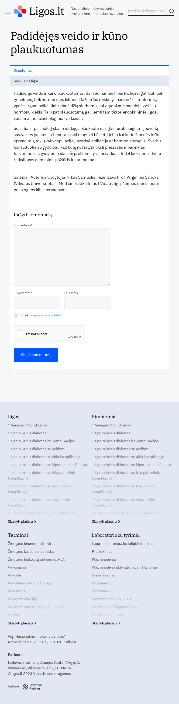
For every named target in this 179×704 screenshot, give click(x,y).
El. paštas (71, 293)
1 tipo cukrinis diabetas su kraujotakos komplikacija (40, 489)
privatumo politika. (48, 315)
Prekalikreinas (103, 575)
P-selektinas (102, 551)
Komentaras (22, 225)
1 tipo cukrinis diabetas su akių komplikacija (44, 456)
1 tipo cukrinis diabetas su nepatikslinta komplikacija (40, 502)
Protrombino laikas (107, 614)
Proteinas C (101, 583)
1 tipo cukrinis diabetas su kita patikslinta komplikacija (42, 475)
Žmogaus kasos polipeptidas (31, 551)
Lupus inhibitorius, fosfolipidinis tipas (122, 543)
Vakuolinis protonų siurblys (30, 583)
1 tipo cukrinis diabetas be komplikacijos (41, 441)
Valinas (14, 614)
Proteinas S (101, 591)
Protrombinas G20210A (112, 599)
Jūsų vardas (22, 293)
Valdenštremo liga (23, 599)
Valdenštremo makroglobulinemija (36, 606)
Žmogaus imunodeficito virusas (33, 543)
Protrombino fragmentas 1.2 (115, 606)
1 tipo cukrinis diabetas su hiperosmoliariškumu (47, 464)
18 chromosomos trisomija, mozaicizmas (42, 513)
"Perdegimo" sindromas (27, 425)
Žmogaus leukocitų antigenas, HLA (36, 559)
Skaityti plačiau (21, 521)
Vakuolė (14, 575)
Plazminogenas (104, 559)
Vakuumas (16, 591)
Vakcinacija (17, 567)
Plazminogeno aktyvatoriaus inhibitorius (125, 567)
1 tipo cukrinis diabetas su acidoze (36, 448)
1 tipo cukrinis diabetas (27, 433)
